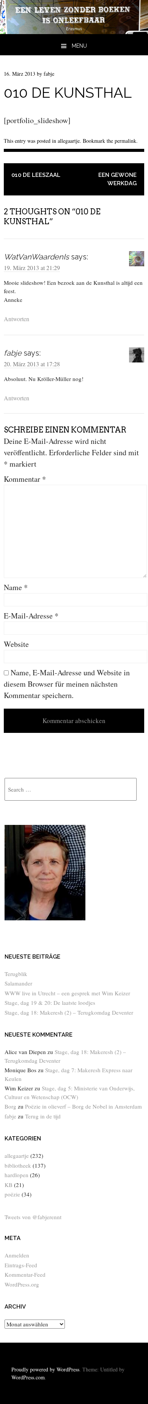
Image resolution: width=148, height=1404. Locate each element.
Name (16, 587)
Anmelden (17, 1255)
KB (9, 1184)
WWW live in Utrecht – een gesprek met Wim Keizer (67, 993)
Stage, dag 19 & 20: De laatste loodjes (50, 1002)
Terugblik (16, 974)
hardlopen (16, 1175)
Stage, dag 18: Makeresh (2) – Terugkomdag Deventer (69, 1012)
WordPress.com (28, 1377)
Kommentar (25, 479)
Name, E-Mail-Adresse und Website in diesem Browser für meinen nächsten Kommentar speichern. (67, 683)
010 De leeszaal (35, 175)
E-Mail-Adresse (31, 616)
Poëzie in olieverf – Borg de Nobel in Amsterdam (83, 1106)
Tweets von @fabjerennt (33, 1217)
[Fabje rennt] (74, 31)
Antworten (16, 319)
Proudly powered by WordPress (45, 1369)
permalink (125, 140)
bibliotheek (18, 1165)
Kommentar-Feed (25, 1274)
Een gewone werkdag (117, 179)
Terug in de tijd (43, 1116)
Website (16, 644)
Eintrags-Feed (21, 1265)
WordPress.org (22, 1284)
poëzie (12, 1194)
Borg (10, 1106)
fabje (49, 73)
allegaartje (69, 140)
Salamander (18, 983)
